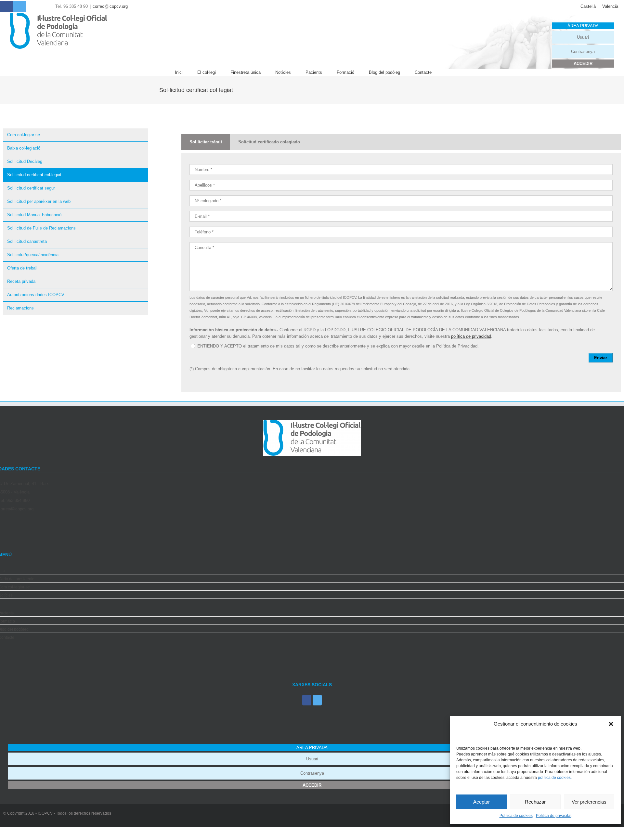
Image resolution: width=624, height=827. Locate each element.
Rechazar (535, 802)
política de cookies (554, 777)
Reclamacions (20, 308)
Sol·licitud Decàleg (24, 161)
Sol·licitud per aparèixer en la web (39, 201)
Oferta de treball (22, 268)
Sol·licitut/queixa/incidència (32, 254)
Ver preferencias (589, 802)
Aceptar (481, 802)
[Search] (447, 72)
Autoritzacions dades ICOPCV (35, 294)
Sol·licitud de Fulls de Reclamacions (41, 228)
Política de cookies (516, 815)
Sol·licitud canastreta (27, 241)
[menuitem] (186, 72)
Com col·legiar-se (23, 134)
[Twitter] (317, 700)
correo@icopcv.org (110, 6)
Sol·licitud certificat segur (31, 188)
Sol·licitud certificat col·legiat (34, 174)
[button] (611, 724)
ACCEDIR (583, 63)
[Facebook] (306, 700)
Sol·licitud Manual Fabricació (34, 214)
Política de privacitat (553, 815)
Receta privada (21, 281)
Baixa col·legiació (23, 148)
